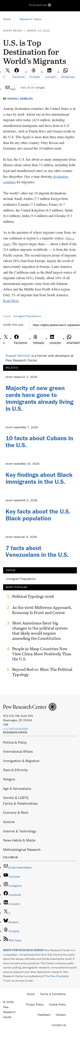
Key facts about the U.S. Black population (38, 515)
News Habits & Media (19, 840)
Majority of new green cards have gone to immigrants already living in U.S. (39, 398)
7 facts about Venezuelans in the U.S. (37, 551)
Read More (11, 300)
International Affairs (18, 751)
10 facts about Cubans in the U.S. (39, 441)
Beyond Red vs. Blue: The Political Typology (42, 672)
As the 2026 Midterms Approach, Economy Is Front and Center (42, 610)
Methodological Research (22, 849)
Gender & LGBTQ (15, 797)
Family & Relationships (20, 803)
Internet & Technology (19, 831)
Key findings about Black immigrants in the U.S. (39, 478)
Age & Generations (17, 788)
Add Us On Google (33, 87)
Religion (9, 779)
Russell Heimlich (20, 99)
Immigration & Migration (21, 761)
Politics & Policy (15, 742)
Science (9, 822)
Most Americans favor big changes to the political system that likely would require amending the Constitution (40, 630)
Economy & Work (15, 812)
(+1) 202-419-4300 (15, 729)
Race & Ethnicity (15, 770)
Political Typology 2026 (33, 596)
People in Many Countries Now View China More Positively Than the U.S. (41, 654)
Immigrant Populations (27, 316)
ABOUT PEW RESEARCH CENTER (23, 950)
